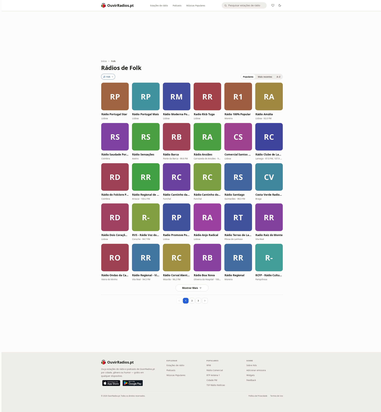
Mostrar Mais (190, 288)
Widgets (250, 375)
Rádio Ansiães (203, 154)
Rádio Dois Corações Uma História (115, 235)
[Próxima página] (205, 301)
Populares (248, 76)
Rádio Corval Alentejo (176, 275)
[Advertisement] (192, 36)
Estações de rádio (159, 5)
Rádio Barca (171, 154)
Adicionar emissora (256, 370)
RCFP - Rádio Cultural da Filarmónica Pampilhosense (269, 275)
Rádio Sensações (143, 154)
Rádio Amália (264, 114)
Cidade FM (212, 380)
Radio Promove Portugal (176, 235)
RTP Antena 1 (213, 375)
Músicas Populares (195, 5)
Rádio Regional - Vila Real (145, 275)
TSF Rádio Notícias (216, 385)
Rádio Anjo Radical (206, 235)
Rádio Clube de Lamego (269, 154)
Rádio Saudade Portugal (115, 154)
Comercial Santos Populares (238, 154)
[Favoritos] (273, 5)
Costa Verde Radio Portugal (269, 194)
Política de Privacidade (258, 396)
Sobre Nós (251, 365)
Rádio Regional (234, 275)
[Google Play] (133, 383)
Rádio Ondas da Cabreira (115, 275)
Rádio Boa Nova (204, 275)
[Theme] (280, 5)
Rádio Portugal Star (114, 114)
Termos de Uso (276, 396)
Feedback (251, 380)
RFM (209, 365)
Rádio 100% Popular (237, 114)
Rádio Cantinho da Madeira (176, 194)
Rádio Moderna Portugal (176, 114)
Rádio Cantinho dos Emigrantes (207, 194)
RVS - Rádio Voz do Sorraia (145, 235)
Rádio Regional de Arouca (145, 194)
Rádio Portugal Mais (145, 114)
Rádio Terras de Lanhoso (238, 235)
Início (104, 61)
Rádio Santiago (234, 194)
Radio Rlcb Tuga (204, 114)
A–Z (278, 76)
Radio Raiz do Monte (269, 235)
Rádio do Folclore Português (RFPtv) (115, 194)
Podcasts (177, 5)
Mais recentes (265, 76)
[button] (115, 96)
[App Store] (111, 383)
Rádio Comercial (215, 370)
